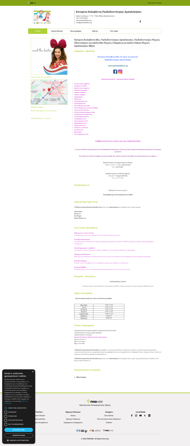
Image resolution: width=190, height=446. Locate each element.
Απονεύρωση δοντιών (81, 101)
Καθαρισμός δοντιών (80, 123)
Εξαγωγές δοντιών (80, 125)
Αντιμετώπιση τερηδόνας (82, 84)
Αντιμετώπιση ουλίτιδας (81, 110)
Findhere (109, 422)
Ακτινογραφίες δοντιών (81, 134)
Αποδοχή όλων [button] (19, 430)
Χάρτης (95, 31)
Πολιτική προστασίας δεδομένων (109, 419)
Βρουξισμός (77, 132)
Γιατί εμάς (114, 31)
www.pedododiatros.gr (118, 66)
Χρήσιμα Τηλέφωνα (73, 419)
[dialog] (18, 406)
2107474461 (83, 18)
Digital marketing (39, 419)
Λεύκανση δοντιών (80, 103)
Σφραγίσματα (78, 97)
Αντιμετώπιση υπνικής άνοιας (83, 114)
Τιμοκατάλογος (57, 31)
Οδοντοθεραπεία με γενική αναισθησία (86, 108)
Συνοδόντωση (78, 130)
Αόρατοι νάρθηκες (79, 94)
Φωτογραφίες (75, 31)
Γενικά (37, 31)
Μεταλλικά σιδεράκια (80, 90)
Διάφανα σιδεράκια (80, 92)
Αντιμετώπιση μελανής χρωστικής (84, 112)
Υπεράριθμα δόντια (80, 119)
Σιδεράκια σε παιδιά (80, 86)
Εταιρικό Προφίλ (39, 415)
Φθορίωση (77, 99)
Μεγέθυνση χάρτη (37, 107)
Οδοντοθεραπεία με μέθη (82, 105)
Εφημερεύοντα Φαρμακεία (73, 422)
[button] (18, 440)
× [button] (33, 372)
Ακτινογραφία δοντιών (81, 121)
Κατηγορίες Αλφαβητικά (39, 422)
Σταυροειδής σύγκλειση (81, 116)
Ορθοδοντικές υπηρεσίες (81, 88)
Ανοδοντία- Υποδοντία (81, 127)
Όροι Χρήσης (109, 415)
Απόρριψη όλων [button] (19, 435)
